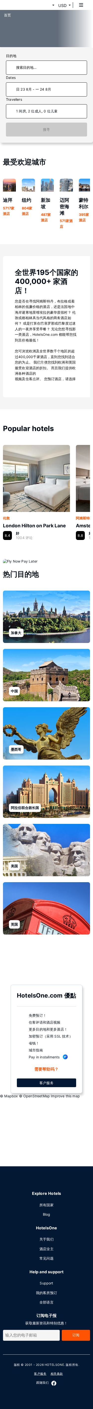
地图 (42, 959)
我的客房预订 (46, 1293)
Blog (46, 1214)
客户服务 (46, 1083)
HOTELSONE (54, 1365)
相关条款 (57, 1373)
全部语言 (46, 1302)
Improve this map (65, 1096)
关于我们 (46, 1239)
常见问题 (46, 1258)
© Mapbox (9, 1096)
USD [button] (62, 5)
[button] (47, 5)
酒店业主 (46, 1249)
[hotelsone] (22, 5)
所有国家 (46, 1205)
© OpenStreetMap (34, 1096)
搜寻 (46, 129)
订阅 (75, 1335)
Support (46, 1283)
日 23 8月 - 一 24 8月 (33, 89)
